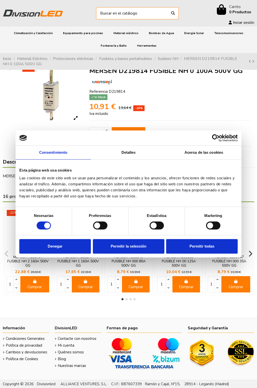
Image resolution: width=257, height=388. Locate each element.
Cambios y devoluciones (26, 352)
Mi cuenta (66, 345)
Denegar (55, 246)
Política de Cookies (22, 358)
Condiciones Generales (25, 338)
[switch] (100, 225)
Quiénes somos (71, 352)
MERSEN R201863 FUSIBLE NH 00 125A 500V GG (179, 261)
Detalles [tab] (128, 152)
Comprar (34, 286)
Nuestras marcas (72, 365)
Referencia (98, 91)
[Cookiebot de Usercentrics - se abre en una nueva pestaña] (216, 138)
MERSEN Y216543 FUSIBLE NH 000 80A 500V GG (129, 261)
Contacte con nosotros (77, 338)
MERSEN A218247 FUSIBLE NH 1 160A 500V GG (78, 261)
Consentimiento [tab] (53, 152)
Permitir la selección (128, 246)
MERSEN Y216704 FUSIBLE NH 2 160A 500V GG (28, 261)
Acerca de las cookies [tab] (203, 152)
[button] (122, 299)
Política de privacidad (24, 345)
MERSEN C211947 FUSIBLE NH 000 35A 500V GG (229, 261)
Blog (62, 358)
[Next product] (253, 61)
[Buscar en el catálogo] (173, 13)
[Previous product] (250, 61)
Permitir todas (201, 246)
